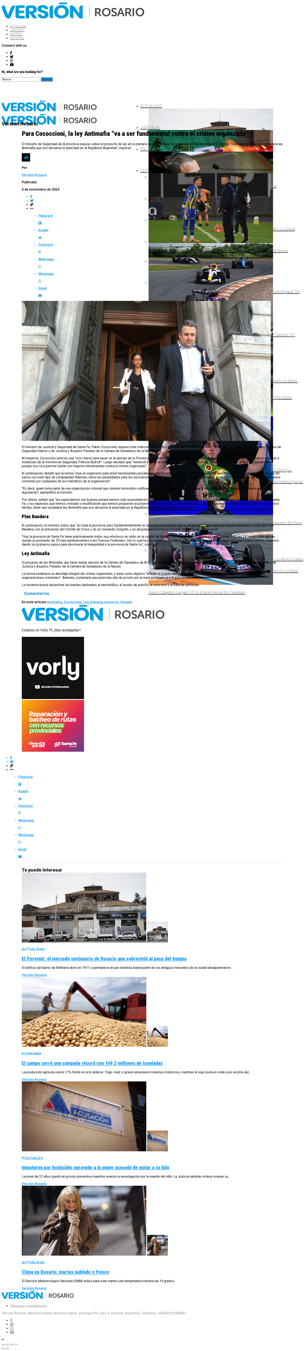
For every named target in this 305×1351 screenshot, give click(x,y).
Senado (126, 602)
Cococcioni (72, 602)
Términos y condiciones (28, 1306)
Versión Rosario (34, 175)
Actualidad (18, 26)
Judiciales (17, 30)
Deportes (17, 38)
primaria (96, 602)
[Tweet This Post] (156, 762)
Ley (85, 602)
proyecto (111, 602)
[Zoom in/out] (15, 1344)
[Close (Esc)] (3, 1344)
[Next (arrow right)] (7, 1348)
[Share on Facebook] (156, 758)
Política (16, 34)
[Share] (7, 1344)
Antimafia (54, 602)
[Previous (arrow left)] (3, 1348)
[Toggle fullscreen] (11, 1344)
